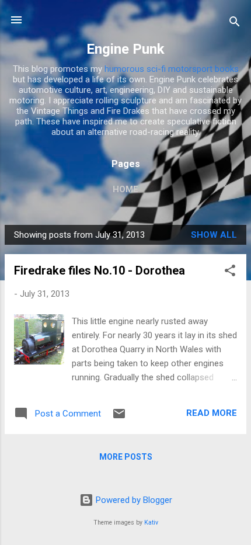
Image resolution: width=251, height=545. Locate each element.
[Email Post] (119, 417)
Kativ (151, 522)
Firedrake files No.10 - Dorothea (99, 270)
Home (125, 189)
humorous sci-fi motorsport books (171, 69)
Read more (211, 413)
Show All (214, 235)
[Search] (235, 23)
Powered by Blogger (132, 500)
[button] (230, 272)
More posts (125, 456)
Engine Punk (125, 49)
